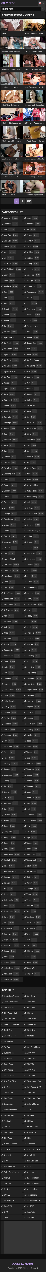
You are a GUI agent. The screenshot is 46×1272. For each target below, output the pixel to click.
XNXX (6, 1212)
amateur (11, 218)
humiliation (11, 945)
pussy (32, 479)
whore (32, 934)
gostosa (10, 814)
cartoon (9, 456)
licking (32, 263)
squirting (33, 667)
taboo (31, 741)
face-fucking (12, 689)
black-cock (11, 400)
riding (32, 536)
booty (9, 434)
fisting (9, 752)
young (32, 962)
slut (31, 621)
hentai (9, 894)
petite (31, 434)
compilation (12, 519)
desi (8, 616)
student (32, 718)
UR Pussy (30, 1036)
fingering (11, 735)
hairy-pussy (11, 854)
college (10, 513)
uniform (32, 877)
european (11, 678)
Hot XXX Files (32, 1126)
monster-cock (32, 327)
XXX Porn (30, 1121)
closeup (10, 502)
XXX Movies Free (33, 1098)
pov (30, 462)
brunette (10, 439)
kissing (32, 235)
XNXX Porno (31, 1018)
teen (31, 758)
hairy (9, 849)
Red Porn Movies (10, 1109)
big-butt (10, 354)
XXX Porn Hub (9, 1007)
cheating (10, 468)
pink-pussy (33, 439)
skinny (32, 599)
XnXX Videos (9, 1064)
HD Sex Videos (32, 1178)
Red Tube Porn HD (33, 1200)
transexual (33, 854)
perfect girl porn (10, 1143)
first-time (11, 746)
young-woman (32, 969)
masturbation (34, 292)
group (9, 826)
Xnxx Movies (9, 1115)
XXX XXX (30, 1064)
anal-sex (10, 241)
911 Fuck (7, 1121)
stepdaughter (34, 689)
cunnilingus (11, 576)
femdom (10, 724)
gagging (10, 769)
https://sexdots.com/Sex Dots (34, 1041)
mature (32, 297)
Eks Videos (8, 1058)
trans (31, 849)
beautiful (10, 309)
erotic (9, 667)
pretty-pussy (33, 468)
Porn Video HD (9, 1166)
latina (32, 246)
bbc (8, 292)
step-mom (33, 678)
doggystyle (11, 650)
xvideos (32, 951)
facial (9, 695)
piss (31, 445)
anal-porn (11, 235)
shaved (32, 581)
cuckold (10, 547)
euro (9, 672)
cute (9, 587)
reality (32, 519)
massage (33, 280)
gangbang (11, 775)
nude (31, 354)
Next (29, 201)
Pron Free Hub (32, 1172)
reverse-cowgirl (33, 531)
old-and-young (32, 361)
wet (31, 911)
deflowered (11, 610)
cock (9, 508)
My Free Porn (31, 1024)
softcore (32, 644)
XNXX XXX (30, 1053)
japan (31, 218)
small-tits (33, 633)
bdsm (9, 303)
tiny (31, 826)
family (9, 706)
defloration (11, 604)
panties (32, 400)
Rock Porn (30, 1217)
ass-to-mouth (12, 269)
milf (31, 303)
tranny (32, 843)
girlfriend (11, 803)
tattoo (32, 746)
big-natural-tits (10, 372)
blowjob (10, 411)
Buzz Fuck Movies (33, 1047)
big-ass (10, 331)
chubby (10, 491)
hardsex (10, 883)
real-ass (32, 508)
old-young (33, 366)
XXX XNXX (30, 1075)
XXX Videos (8, 1070)
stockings (33, 712)
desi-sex (10, 621)
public (32, 474)
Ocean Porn (31, 1132)
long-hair (33, 275)
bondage (10, 422)
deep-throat (12, 593)
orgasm (32, 377)
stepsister (33, 701)
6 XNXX (7, 1126)
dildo (9, 633)
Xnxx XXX (8, 1206)
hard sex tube (32, 1161)
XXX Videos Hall (10, 1013)
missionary (33, 309)
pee (31, 417)
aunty (9, 275)
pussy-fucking (32, 486)
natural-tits (34, 343)
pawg (31, 411)
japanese (33, 224)
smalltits (33, 638)
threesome (34, 814)
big (8, 326)
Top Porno (30, 1115)
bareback (10, 286)
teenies (32, 780)
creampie (11, 542)
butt (8, 451)
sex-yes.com (31, 1195)
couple (9, 530)
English (41, 3)
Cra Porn (7, 1047)
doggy (10, 644)
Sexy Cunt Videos (11, 1001)
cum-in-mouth (9, 560)
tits (31, 831)
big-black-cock (10, 338)
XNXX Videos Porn (33, 1081)
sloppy (31, 616)
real (31, 502)
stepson (32, 706)
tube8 (31, 866)
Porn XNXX (30, 1007)
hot (9, 922)
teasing (32, 752)
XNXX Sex (30, 1030)
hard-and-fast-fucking (10, 872)
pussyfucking (34, 496)
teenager (32, 769)
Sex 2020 (30, 1166)
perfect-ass (34, 422)
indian (9, 962)
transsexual (33, 860)
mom (31, 320)
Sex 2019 (30, 1206)
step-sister (34, 684)
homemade (11, 911)
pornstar (32, 456)
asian (9, 252)
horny (9, 917)
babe (9, 280)
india (9, 956)
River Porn (30, 1143)
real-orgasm (34, 513)
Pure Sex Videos (33, 1183)
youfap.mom (9, 1075)
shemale (33, 593)
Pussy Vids (30, 1212)
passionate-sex (32, 406)
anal (9, 229)
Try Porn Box (9, 1053)
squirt (32, 661)
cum (9, 553)
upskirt (32, 883)
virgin (32, 894)
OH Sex (7, 1189)
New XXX (7, 1155)
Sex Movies (8, 1041)
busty (9, 445)
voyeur (32, 900)
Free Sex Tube (9, 1018)
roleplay (32, 542)
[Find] (43, 9)
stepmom (33, 695)
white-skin (34, 928)
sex (31, 570)
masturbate (33, 286)
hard (9, 866)
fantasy (10, 712)
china (9, 479)
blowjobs (10, 417)
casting (9, 462)
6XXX (28, 1109)
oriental (32, 388)
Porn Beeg (30, 996)
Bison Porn (30, 1001)
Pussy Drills (30, 1155)
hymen (10, 951)
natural (32, 337)
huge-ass (11, 934)
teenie (32, 775)
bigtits (9, 388)
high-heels (11, 900)
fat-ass (10, 718)
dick (8, 627)
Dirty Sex (7, 1178)
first (8, 741)
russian (32, 564)
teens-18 (33, 797)
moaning (33, 314)
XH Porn (7, 1087)
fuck (9, 758)
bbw (8, 297)
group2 (9, 843)
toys (31, 837)
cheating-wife (12, 474)
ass (8, 258)
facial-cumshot (10, 702)
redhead (33, 525)
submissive (34, 724)
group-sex (11, 831)
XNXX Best (8, 1030)
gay (8, 786)
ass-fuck (10, 263)
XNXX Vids (30, 1070)
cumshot (11, 570)
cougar (9, 525)
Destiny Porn (9, 1200)
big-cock (11, 360)
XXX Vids (7, 1183)
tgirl (31, 803)
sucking (32, 729)
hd (8, 888)
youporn (32, 974)
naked (31, 331)
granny (9, 820)
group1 (10, 837)
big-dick (10, 366)
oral (31, 371)
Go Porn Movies (32, 1104)
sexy (31, 576)
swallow (32, 735)
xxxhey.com (8, 1104)
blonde (10, 405)
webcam (32, 905)
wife (31, 939)
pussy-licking (35, 491)
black (9, 394)
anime (9, 246)
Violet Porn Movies (11, 1172)
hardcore (11, 877)
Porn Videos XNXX (33, 1087)
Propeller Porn (32, 1189)
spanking (32, 655)
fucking (10, 763)
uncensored (34, 871)
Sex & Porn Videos (11, 996)
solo (31, 650)
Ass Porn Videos (10, 1036)
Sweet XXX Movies (11, 1024)
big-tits (10, 377)
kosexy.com (8, 1092)
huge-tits (11, 939)
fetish (9, 729)
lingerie (32, 269)
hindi (9, 905)
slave (31, 610)
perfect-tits (34, 428)
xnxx (31, 945)
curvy (9, 581)
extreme (10, 684)
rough (32, 547)
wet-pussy (33, 917)
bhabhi (9, 320)
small (31, 627)
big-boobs (11, 343)
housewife (11, 928)
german (10, 792)
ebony (9, 661)
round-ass (33, 559)
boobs (9, 428)
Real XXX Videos (33, 1149)
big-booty (11, 349)
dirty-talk (10, 638)
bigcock (10, 383)
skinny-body (34, 604)
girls (8, 809)
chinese (10, 485)
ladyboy (32, 241)
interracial (11, 979)
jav (30, 229)
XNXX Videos (9, 1161)
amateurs (11, 224)
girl (9, 797)
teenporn (33, 786)
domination (11, 655)
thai (30, 809)
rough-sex (34, 553)
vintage (32, 888)
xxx (31, 956)
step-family (34, 672)
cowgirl (10, 536)
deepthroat (11, 599)
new (31, 349)
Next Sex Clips (10, 1081)
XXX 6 (28, 1138)
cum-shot (11, 564)
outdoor (32, 394)
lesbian (32, 252)
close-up (10, 496)
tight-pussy (34, 820)
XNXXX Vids (31, 1058)
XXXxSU (7, 1195)
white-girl (33, 922)
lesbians (32, 258)
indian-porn (11, 968)
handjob (10, 860)
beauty (9, 314)
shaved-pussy (34, 587)
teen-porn (33, 763)
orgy (31, 383)
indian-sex (11, 974)
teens (31, 792)
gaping (9, 780)
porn (31, 451)
